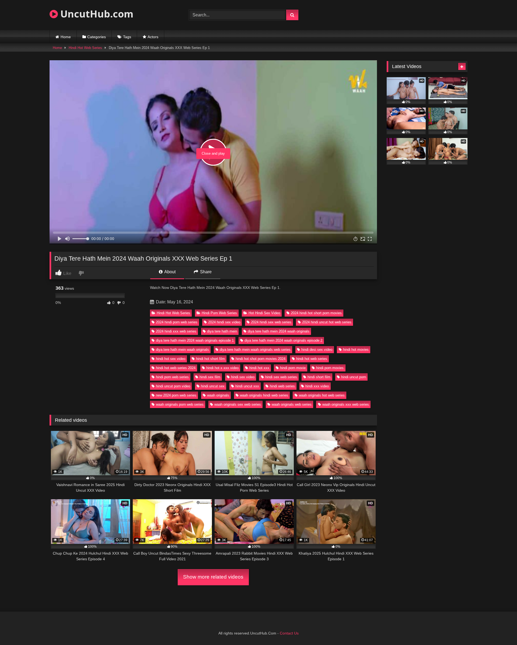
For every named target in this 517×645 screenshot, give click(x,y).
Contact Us (289, 633)
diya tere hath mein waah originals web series (255, 350)
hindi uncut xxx (247, 386)
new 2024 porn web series (176, 395)
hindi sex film (210, 377)
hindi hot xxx (259, 368)
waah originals (218, 395)
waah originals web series (292, 404)
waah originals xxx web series (345, 404)
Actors (153, 37)
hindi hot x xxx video (222, 368)
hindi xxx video (317, 386)
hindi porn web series (172, 377)
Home (66, 37)
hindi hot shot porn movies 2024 (260, 359)
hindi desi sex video (316, 350)
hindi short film (319, 377)
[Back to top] (500, 629)
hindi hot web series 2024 (175, 368)
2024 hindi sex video (224, 322)
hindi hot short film (210, 359)
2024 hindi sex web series (271, 322)
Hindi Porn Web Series (219, 313)
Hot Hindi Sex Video (264, 313)
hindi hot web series (311, 359)
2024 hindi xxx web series (176, 331)
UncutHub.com (95, 13)
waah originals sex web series (237, 404)
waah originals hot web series (322, 395)
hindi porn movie (293, 368)
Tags (127, 37)
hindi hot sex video (170, 359)
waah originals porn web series (180, 404)
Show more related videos (213, 577)
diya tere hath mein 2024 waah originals (278, 331)
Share (205, 272)
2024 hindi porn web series (176, 322)
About (169, 272)
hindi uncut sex (213, 386)
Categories (96, 37)
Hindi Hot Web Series (85, 48)
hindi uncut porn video (173, 386)
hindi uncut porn (353, 377)
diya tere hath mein (222, 331)
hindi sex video (242, 377)
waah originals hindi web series (264, 395)
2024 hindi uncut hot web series (326, 322)
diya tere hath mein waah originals (182, 350)
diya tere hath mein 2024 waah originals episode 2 (283, 340)
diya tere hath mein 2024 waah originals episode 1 (195, 340)
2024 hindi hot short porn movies (316, 313)
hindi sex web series (281, 377)
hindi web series (282, 386)
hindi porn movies (330, 368)
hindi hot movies (356, 350)
